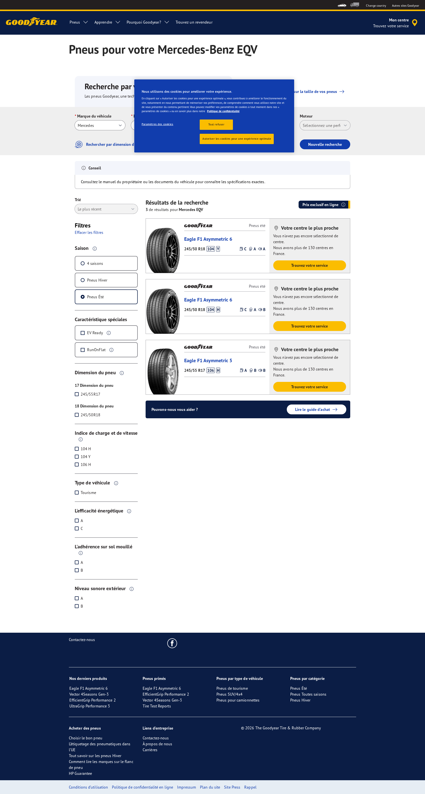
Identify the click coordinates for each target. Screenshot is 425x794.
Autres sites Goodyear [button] (405, 5)
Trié (78, 199)
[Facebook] (172, 643)
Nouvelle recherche (325, 144)
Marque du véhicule (94, 116)
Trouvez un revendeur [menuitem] (194, 22)
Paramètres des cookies (157, 124)
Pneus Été (95, 296)
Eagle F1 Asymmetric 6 (208, 239)
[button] (95, 248)
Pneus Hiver (97, 280)
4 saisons (95, 263)
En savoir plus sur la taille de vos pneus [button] (302, 91)
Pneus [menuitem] (75, 22)
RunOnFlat (96, 349)
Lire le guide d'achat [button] (312, 409)
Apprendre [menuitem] (103, 22)
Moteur (306, 116)
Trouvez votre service (309, 265)
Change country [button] (376, 5)
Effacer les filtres (89, 232)
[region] (214, 115)
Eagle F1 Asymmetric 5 (208, 360)
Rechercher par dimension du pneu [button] (116, 144)
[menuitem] (342, 4)
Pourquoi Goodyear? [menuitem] (144, 22)
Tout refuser (216, 124)
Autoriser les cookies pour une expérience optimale (236, 138)
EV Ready (95, 332)
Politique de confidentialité (223, 111)
